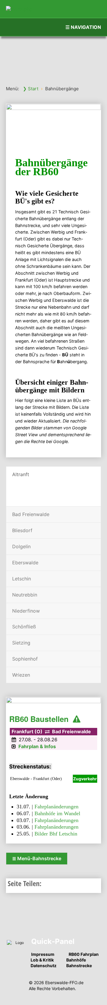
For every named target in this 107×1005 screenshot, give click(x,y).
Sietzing (21, 643)
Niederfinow (26, 611)
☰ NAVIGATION (83, 27)
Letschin (21, 579)
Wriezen (21, 675)
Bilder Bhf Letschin (55, 834)
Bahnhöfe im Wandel (57, 813)
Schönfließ (24, 627)
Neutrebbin (24, 595)
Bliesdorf (22, 530)
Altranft (20, 474)
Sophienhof (25, 659)
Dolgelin (21, 546)
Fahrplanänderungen (56, 807)
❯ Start (30, 88)
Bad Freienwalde (30, 514)
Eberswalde (25, 563)
